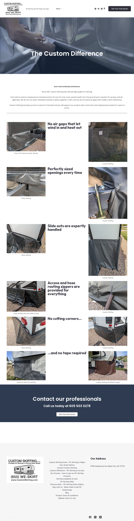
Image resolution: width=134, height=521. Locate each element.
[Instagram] (95, 9)
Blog (67, 493)
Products (67, 476)
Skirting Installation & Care (67, 479)
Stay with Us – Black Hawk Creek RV (67, 487)
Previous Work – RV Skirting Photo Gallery (67, 484)
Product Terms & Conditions (67, 495)
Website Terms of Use (67, 498)
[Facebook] (98, 9)
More (58, 9)
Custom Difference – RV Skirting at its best (67, 470)
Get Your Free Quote (119, 9)
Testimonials (67, 490)
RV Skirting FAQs (67, 482)
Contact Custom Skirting (67, 468)
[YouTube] (101, 9)
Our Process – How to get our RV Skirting (67, 473)
